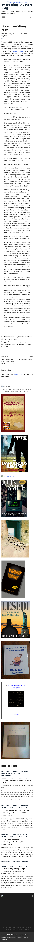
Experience (13, 337)
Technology (6, 776)
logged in (18, 374)
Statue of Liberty (18, 344)
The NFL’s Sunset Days (10, 839)
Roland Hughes (7, 785)
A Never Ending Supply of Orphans (14, 869)
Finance (15, 771)
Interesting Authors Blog (17, 6)
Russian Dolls (6, 773)
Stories (4, 864)
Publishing (24, 771)
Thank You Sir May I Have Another (16, 338)
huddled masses (14, 342)
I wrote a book (18, 51)
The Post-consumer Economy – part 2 (16, 810)
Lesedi (23, 342)
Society (21, 337)
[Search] (30, 17)
